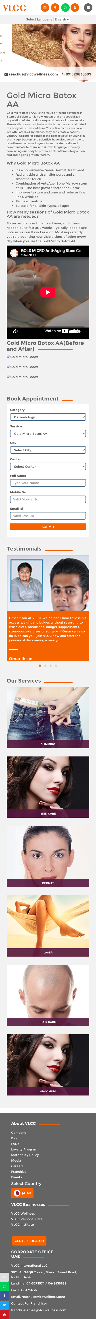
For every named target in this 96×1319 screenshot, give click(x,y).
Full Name (18, 476)
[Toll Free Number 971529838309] (4, 1277)
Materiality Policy (25, 1155)
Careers (17, 1166)
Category (17, 410)
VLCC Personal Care (27, 1219)
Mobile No (18, 492)
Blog (14, 1138)
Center (15, 459)
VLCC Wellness (23, 1213)
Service (16, 426)
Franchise (18, 1172)
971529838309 (78, 74)
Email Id (16, 509)
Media (16, 1160)
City (13, 443)
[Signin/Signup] (74, 8)
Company (18, 1133)
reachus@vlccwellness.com (33, 74)
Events (16, 1177)
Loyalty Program (24, 1149)
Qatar (25, 1193)
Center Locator (29, 1241)
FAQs (15, 1144)
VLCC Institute (22, 1225)
